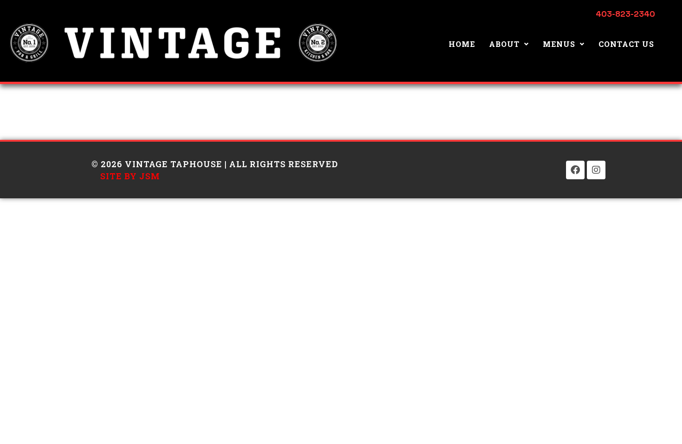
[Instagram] (596, 170)
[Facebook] (575, 170)
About (504, 44)
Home (462, 44)
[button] (509, 44)
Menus (559, 44)
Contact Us (626, 44)
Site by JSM (130, 176)
